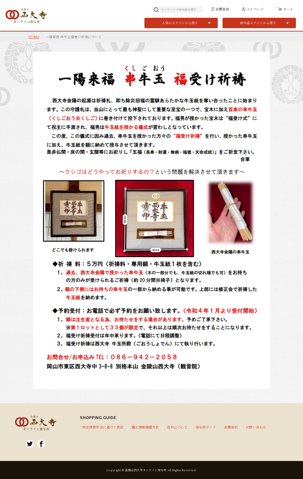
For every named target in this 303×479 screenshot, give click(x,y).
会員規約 (231, 427)
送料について (177, 427)
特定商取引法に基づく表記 (103, 427)
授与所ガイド (206, 427)
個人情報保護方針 (145, 427)
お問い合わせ (256, 427)
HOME (33, 36)
